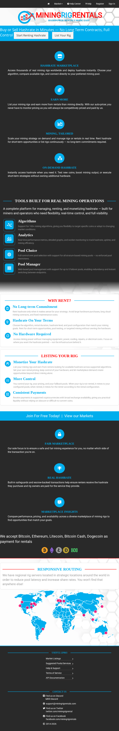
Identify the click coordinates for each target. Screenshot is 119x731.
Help (89, 3)
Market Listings (53, 658)
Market (57, 3)
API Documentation (55, 678)
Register (100, 3)
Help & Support (53, 668)
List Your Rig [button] (63, 35)
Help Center (75, 3)
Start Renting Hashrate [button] (31, 35)
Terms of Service (54, 673)
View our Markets (78, 416)
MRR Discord (52, 699)
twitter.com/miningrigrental (59, 711)
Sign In (112, 3)
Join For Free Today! (43, 416)
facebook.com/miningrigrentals (61, 719)
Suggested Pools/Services (58, 663)
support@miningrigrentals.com (61, 703)
